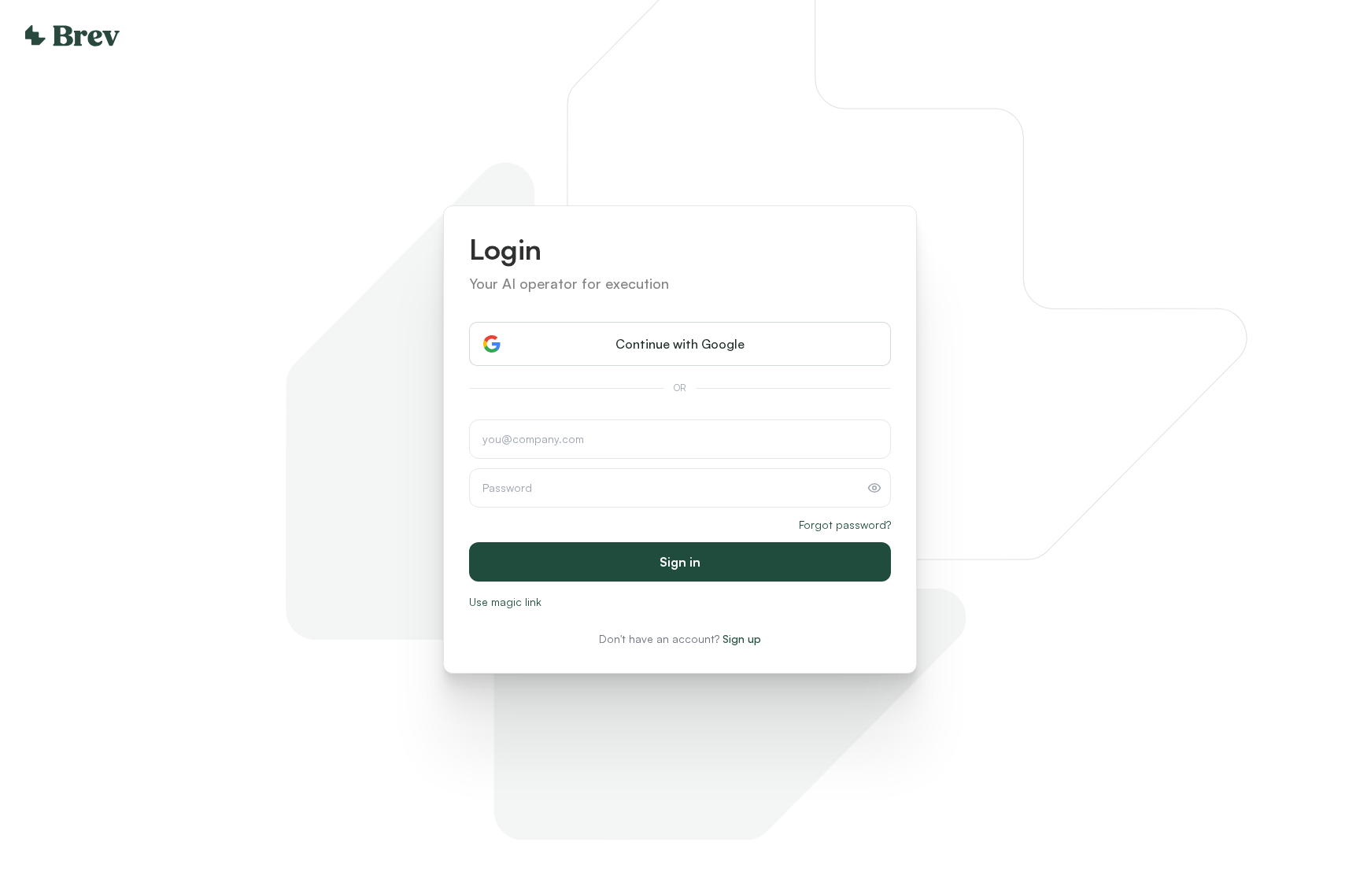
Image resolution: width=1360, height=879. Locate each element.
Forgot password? (845, 524)
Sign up (741, 638)
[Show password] (874, 488)
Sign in (680, 562)
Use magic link (505, 601)
